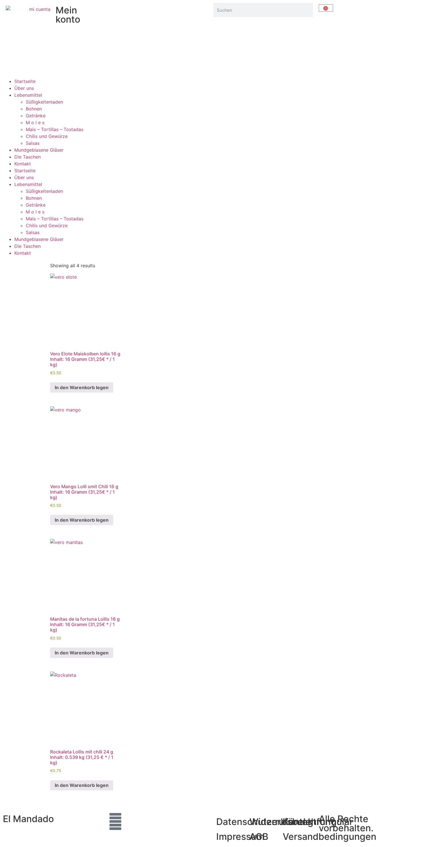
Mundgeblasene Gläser (39, 150)
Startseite (25, 81)
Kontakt (22, 164)
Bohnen (34, 109)
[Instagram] (115, 821)
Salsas (33, 143)
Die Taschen (27, 157)
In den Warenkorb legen (82, 387)
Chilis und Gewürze (47, 136)
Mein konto (68, 15)
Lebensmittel (28, 95)
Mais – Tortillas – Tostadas (54, 129)
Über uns (24, 88)
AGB (258, 836)
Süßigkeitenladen (44, 102)
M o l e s (35, 122)
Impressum (240, 836)
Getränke (36, 115)
